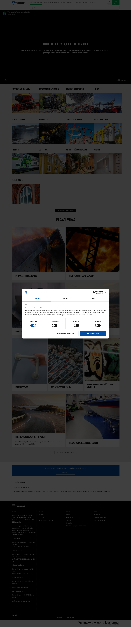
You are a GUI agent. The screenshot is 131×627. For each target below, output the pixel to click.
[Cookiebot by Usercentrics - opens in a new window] (94, 292)
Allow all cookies (93, 333)
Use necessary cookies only (65, 333)
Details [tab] (65, 298)
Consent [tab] (37, 298)
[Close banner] (106, 292)
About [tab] (94, 298)
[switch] (54, 325)
